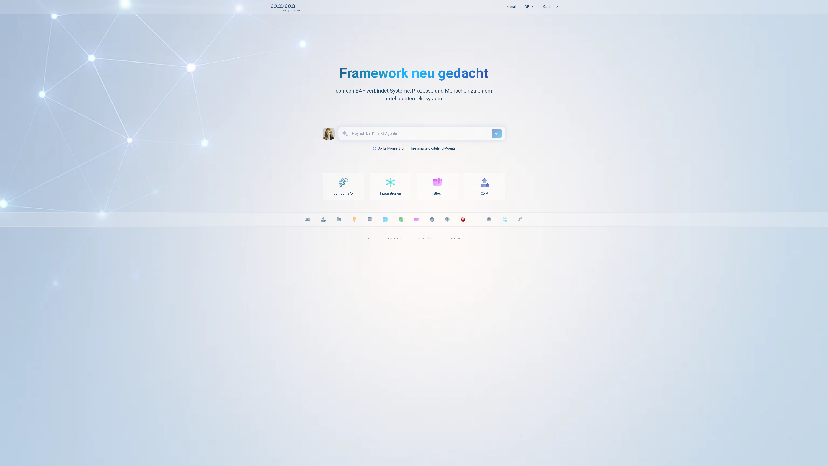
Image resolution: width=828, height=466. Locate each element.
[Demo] (416, 219)
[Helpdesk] (447, 219)
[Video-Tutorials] (307, 219)
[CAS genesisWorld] (463, 219)
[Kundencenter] (432, 219)
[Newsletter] (489, 219)
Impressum (394, 238)
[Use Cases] (323, 219)
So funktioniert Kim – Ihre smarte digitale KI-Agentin (417, 148)
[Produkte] (385, 219)
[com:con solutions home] (286, 7)
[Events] (369, 219)
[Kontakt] (520, 219)
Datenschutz (426, 238)
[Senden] (497, 133)
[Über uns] (338, 219)
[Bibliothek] (354, 219)
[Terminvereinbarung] (504, 219)
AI (369, 238)
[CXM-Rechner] (401, 219)
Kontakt (512, 7)
